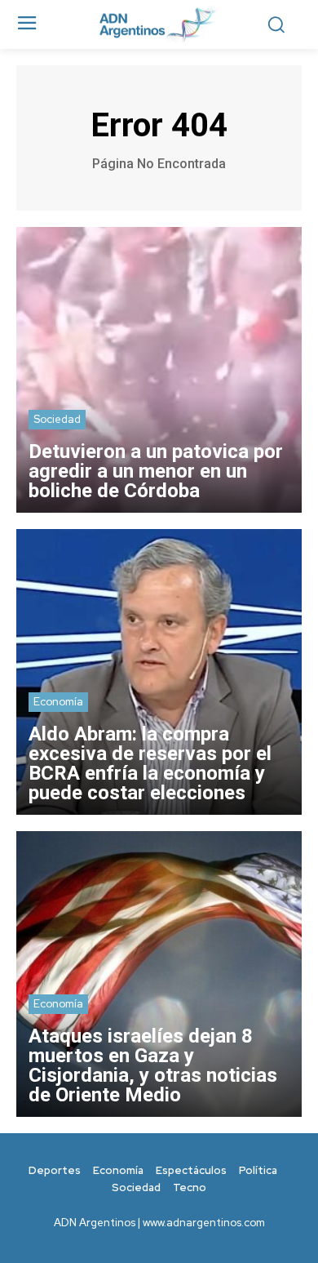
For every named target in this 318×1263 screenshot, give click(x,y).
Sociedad (57, 419)
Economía (58, 702)
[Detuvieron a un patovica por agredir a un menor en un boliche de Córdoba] (159, 370)
